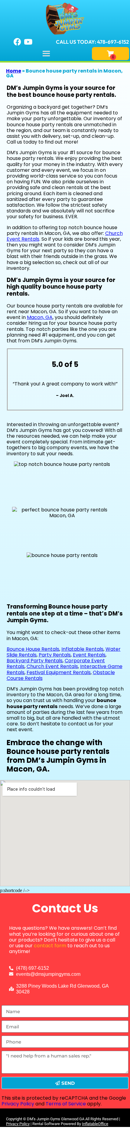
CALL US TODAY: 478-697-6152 (92, 42)
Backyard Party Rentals (35, 660)
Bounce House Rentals (33, 649)
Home (13, 70)
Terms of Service (66, 1103)
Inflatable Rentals (82, 649)
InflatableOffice (95, 1124)
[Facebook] (17, 41)
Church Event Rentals (52, 666)
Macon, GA (40, 317)
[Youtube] (28, 41)
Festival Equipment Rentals (59, 672)
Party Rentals (55, 654)
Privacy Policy (18, 1103)
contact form (50, 945)
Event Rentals (89, 654)
